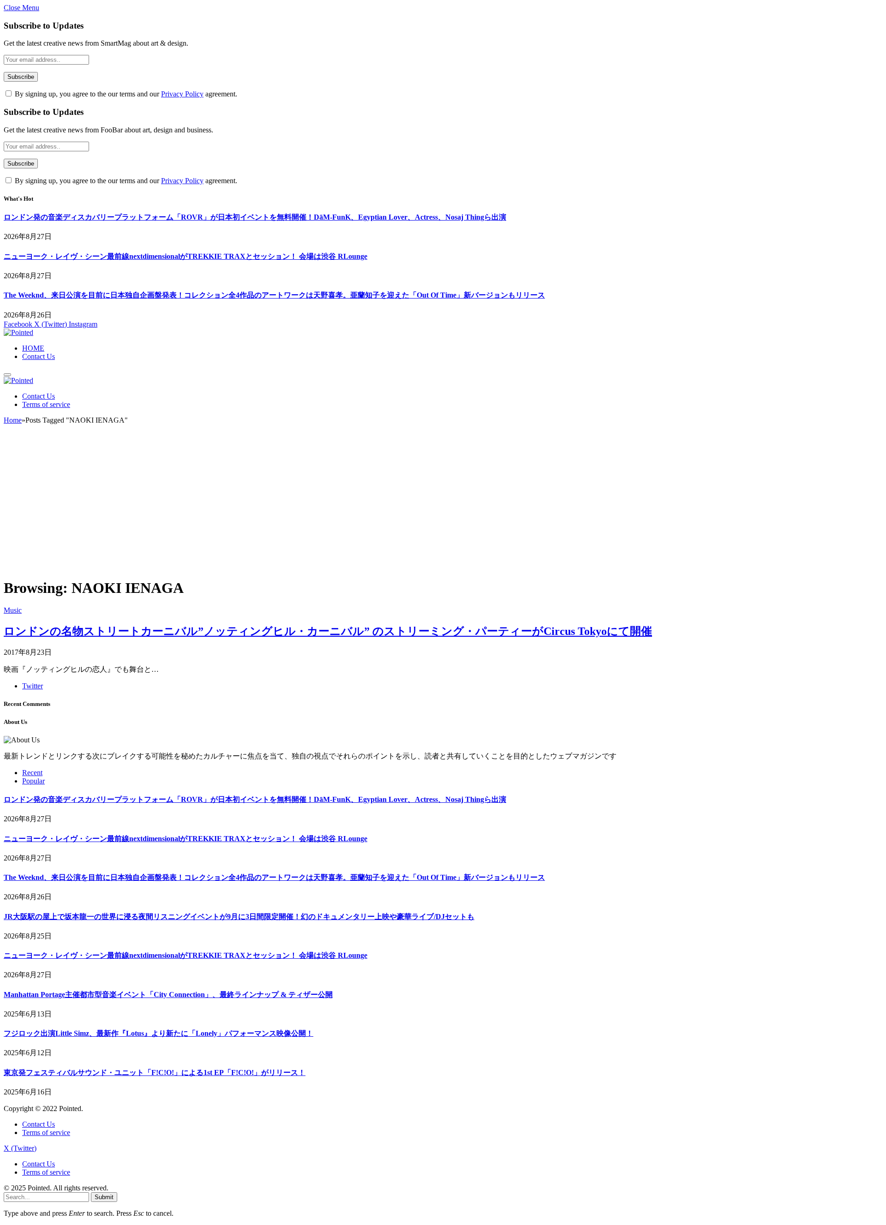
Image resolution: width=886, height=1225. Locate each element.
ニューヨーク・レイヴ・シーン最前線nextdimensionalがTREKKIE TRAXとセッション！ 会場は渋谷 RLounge (185, 256)
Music (13, 610)
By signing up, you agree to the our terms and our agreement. (125, 94)
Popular (33, 781)
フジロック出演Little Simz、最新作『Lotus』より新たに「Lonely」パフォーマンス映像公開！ (158, 1033)
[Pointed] (18, 332)
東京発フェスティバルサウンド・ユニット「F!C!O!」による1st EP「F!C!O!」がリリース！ (154, 1072)
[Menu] (7, 374)
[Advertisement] (443, 505)
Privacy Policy (182, 94)
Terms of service (46, 404)
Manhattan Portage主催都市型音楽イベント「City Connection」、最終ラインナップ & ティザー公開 (168, 994)
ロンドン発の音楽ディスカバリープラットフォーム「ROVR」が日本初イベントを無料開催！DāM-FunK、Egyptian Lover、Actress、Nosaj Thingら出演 (255, 217)
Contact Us (38, 356)
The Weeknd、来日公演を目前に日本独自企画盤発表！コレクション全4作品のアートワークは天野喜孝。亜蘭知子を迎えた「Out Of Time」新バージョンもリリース (274, 295)
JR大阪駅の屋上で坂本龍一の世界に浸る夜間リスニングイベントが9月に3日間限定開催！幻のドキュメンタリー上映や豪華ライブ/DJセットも (239, 916)
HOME (33, 348)
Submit (104, 1197)
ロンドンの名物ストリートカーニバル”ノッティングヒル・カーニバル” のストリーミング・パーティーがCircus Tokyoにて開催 (328, 631)
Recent (32, 773)
